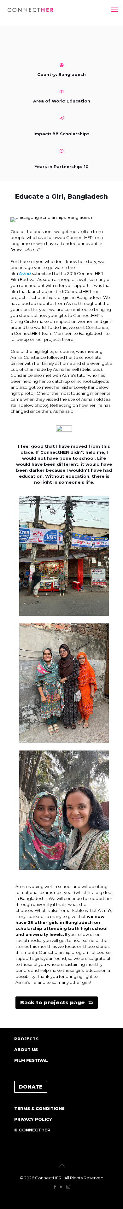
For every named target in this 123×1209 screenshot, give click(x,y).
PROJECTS (26, 1038)
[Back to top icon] (61, 1165)
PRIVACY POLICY (33, 1119)
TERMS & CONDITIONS (39, 1108)
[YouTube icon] (61, 1187)
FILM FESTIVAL (31, 1060)
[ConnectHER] (30, 9)
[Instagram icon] (68, 1187)
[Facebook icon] (55, 1187)
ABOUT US (26, 1049)
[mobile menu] (114, 9)
